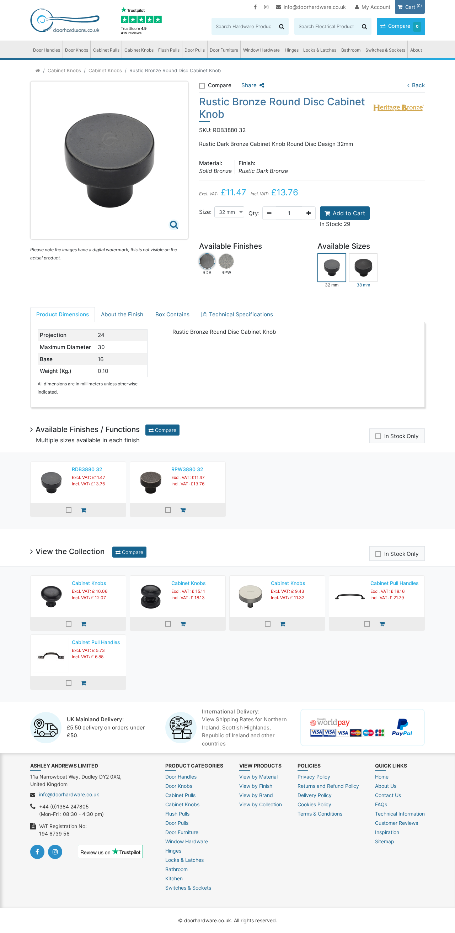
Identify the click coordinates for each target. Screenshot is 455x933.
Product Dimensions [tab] (62, 314)
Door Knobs (76, 50)
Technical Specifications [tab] (241, 314)
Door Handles (46, 50)
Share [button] (249, 85)
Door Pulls (194, 50)
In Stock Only (401, 436)
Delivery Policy (315, 795)
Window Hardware (261, 50)
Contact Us (388, 795)
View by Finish (255, 786)
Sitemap (384, 841)
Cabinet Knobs (139, 50)
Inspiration (387, 832)
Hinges (292, 50)
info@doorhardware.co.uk (315, 7)
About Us (385, 786)
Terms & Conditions (320, 814)
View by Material (258, 777)
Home (382, 777)
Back (418, 85)
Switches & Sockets (385, 50)
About (416, 50)
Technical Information (400, 814)
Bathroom (350, 50)
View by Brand (256, 795)
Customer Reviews (396, 823)
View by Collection (260, 804)
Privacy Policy (314, 777)
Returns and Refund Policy (328, 786)
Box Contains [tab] (172, 314)
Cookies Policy (314, 804)
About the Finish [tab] (122, 314)
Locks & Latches (319, 50)
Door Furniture (224, 50)
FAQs (381, 804)
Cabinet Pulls (106, 50)
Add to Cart (349, 213)
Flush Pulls (169, 50)
